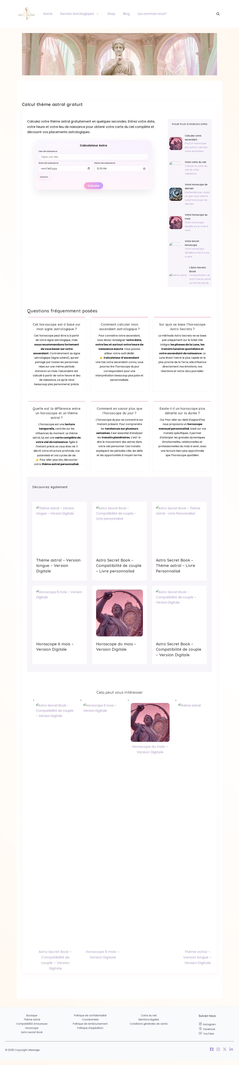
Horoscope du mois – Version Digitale (150, 749)
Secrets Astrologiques (77, 14)
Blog (126, 14)
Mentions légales (149, 1019)
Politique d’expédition (90, 1028)
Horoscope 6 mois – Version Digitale (103, 954)
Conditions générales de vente (149, 1023)
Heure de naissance (104, 163)
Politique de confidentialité (90, 1015)
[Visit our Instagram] (218, 1050)
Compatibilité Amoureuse (31, 1023)
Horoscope (32, 1028)
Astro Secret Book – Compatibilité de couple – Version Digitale (55, 960)
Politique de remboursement (90, 1023)
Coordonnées (90, 1019)
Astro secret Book (32, 1032)
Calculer (94, 186)
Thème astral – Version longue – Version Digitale (197, 957)
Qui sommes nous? (152, 14)
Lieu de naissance (48, 151)
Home (47, 14)
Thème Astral (32, 1019)
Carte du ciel (149, 1015)
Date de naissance (48, 163)
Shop (111, 14)
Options (44, 176)
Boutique (31, 1015)
